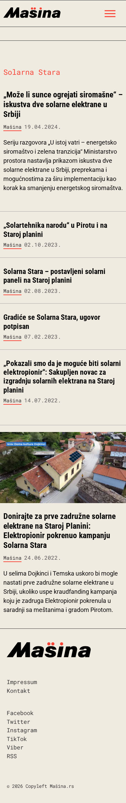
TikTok (17, 739)
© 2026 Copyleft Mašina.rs (40, 786)
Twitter (18, 721)
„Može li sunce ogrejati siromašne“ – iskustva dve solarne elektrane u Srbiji (63, 104)
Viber (15, 747)
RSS (12, 756)
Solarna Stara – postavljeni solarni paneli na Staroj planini (54, 275)
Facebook (20, 713)
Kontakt (18, 690)
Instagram (22, 730)
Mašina (12, 126)
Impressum (22, 682)
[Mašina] (31, 11)
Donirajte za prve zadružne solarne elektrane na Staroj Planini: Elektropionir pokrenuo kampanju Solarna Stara (59, 531)
